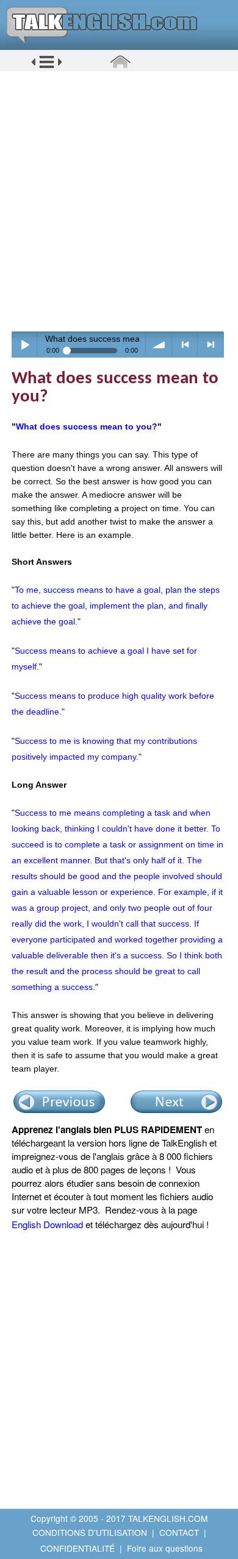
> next (211, 344)
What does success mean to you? (86, 426)
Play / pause (25, 344)
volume (159, 344)
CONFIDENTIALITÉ (77, 1548)
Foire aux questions (165, 1548)
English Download (47, 1224)
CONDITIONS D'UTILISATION (89, 1532)
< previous (185, 344)
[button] (47, 66)
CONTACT (179, 1532)
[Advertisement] (119, 201)
